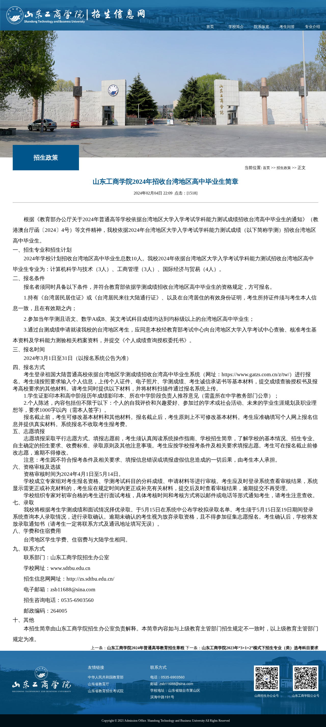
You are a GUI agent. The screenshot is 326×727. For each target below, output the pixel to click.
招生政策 (46, 157)
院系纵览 (261, 27)
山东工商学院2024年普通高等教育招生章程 (145, 648)
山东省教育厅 (98, 683)
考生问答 (287, 27)
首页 (210, 27)
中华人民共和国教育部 (106, 676)
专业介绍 (312, 27)
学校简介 (236, 27)
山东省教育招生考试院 (106, 690)
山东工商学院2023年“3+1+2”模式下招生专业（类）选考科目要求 (260, 648)
